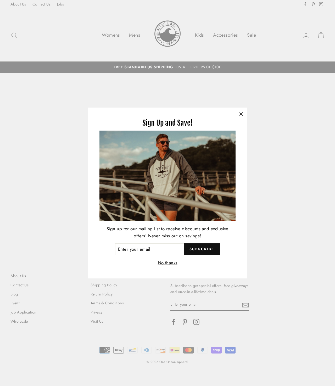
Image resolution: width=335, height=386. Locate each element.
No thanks (167, 263)
